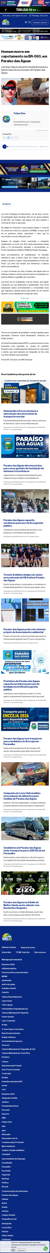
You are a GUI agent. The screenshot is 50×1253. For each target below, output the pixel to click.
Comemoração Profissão (13, 1144)
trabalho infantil (9, 990)
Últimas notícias (9, 948)
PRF (3, 1128)
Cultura (5, 1063)
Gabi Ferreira (34, 537)
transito (5, 993)
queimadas (7, 982)
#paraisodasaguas (12, 408)
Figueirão (6, 1176)
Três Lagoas (7, 1006)
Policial (5, 1233)
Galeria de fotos (28, 949)
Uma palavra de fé (9, 1140)
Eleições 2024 (8, 1095)
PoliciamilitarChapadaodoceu (15, 1010)
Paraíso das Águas (10, 1196)
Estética (5, 1058)
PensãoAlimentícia (10, 1107)
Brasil (4, 1204)
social (4, 1087)
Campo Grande (8, 1216)
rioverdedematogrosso (12, 1042)
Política (5, 1184)
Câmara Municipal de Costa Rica (16, 1054)
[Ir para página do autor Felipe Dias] (6, 119)
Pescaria (6, 1111)
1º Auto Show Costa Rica (12, 1030)
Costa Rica (6, 1229)
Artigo (4, 1026)
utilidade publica (9, 970)
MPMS (4, 978)
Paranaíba (6, 1168)
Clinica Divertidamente (12, 998)
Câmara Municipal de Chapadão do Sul (18, 1050)
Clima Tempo (7, 1237)
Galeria (5, 1200)
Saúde (4, 1208)
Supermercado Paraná (12, 1067)
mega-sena (7, 1123)
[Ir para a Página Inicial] (6, 22)
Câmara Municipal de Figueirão (15, 1014)
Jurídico (5, 1103)
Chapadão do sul (9, 1220)
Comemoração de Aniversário (15, 1192)
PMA (4, 1119)
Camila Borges (17, 430)
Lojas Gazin (7, 1002)
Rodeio (5, 1079)
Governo (5, 1046)
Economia (6, 1172)
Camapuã (6, 1155)
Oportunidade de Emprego (13, 1160)
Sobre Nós (6, 954)
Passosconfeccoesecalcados (15, 974)
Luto (4, 1091)
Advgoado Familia (9, 1099)
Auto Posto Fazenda (11, 1071)
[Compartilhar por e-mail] (16, 139)
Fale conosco (40, 954)
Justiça (5, 1212)
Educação (6, 1136)
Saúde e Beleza (8, 1038)
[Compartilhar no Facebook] (8, 139)
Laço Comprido (8, 1022)
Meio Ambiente (8, 1147)
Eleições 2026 (8, 966)
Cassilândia (7, 1164)
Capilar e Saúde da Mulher (13, 1151)
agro (4, 1132)
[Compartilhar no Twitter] (12, 139)
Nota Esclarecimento (11, 1034)
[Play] (4, 147)
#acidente (6, 205)
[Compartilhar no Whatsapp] (4, 139)
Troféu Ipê (6, 1075)
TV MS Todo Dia (22, 954)
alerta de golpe (8, 986)
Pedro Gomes (8, 1018)
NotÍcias (5, 1180)
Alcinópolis (7, 1225)
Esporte (5, 1115)
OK (13, 1250)
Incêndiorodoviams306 (12, 1083)
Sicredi (5, 1188)
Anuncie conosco (40, 22)
